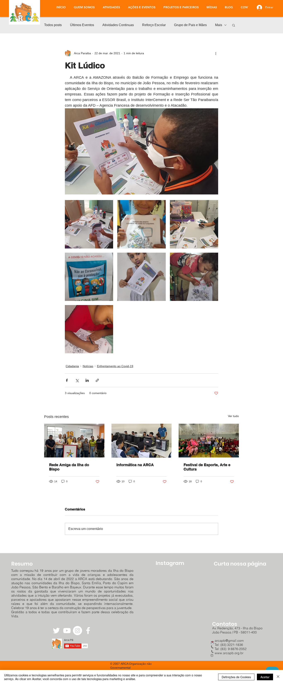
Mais (218, 25)
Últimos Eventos (82, 25)
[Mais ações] (215, 53)
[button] (111, 7)
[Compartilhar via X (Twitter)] (77, 380)
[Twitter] (56, 630)
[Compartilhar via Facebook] (67, 380)
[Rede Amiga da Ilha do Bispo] (74, 440)
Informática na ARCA (135, 465)
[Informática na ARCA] (141, 441)
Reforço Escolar (154, 25)
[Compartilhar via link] (97, 380)
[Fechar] (278, 677)
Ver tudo (233, 416)
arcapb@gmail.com (228, 640)
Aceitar (265, 677)
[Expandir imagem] (89, 224)
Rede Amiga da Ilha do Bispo (69, 467)
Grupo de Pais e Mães (190, 25)
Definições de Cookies (236, 677)
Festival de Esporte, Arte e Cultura (207, 467)
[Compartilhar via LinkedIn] (87, 380)
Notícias (88, 366)
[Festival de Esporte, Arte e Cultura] (209, 440)
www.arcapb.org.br (229, 653)
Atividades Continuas (118, 25)
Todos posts (53, 25)
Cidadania (72, 366)
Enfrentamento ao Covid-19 (115, 366)
